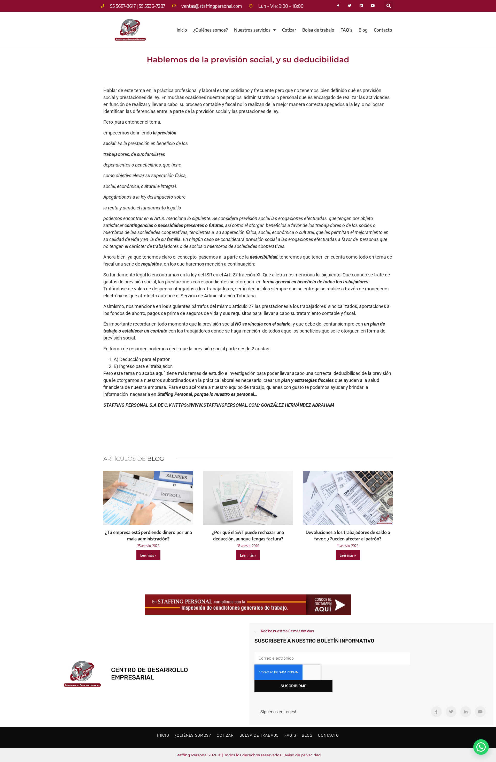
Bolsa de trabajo (318, 30)
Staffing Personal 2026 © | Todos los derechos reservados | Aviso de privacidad (248, 755)
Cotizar (289, 30)
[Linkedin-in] (465, 711)
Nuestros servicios (252, 30)
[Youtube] (373, 6)
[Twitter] (349, 6)
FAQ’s (346, 30)
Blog (363, 30)
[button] (388, 5)
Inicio (182, 30)
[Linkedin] (361, 6)
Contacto (383, 30)
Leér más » (148, 555)
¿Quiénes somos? (210, 30)
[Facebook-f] (338, 6)
